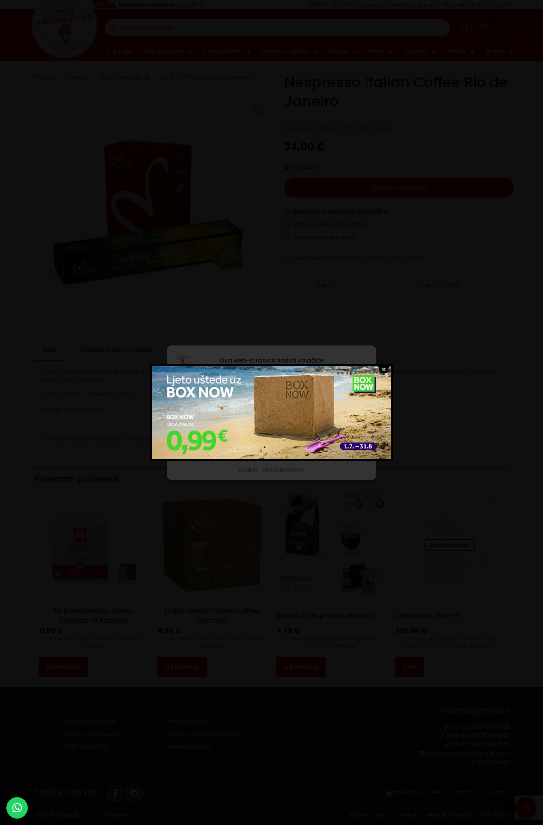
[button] (17, 808)
